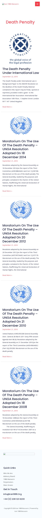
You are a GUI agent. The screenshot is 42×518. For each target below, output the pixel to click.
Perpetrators (8, 482)
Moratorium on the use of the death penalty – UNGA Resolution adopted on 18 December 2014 (20, 149)
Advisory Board (9, 476)
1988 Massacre (9, 479)
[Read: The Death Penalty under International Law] (20, 48)
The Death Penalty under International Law (20, 71)
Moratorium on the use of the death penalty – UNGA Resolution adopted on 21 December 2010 (20, 318)
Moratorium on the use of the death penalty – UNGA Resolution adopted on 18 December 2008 (20, 399)
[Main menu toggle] (37, 4)
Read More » (7, 106)
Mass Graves (8, 485)
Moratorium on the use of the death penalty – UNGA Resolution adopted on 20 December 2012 (20, 233)
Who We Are (8, 473)
